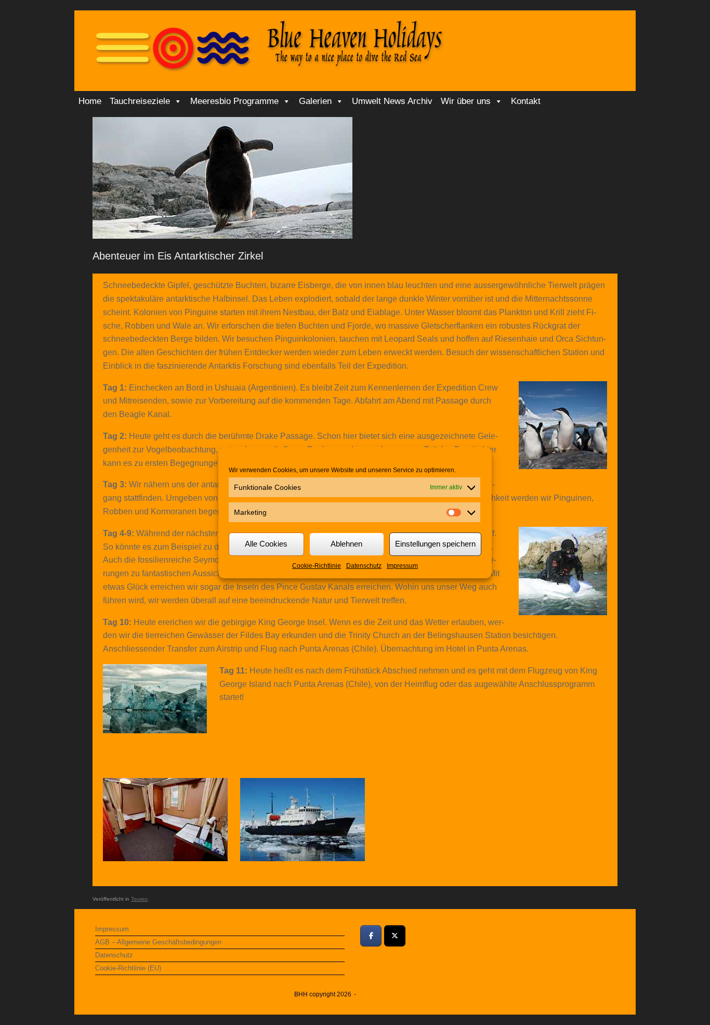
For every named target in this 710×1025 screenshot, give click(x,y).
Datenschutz (364, 565)
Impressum (402, 565)
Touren (139, 899)
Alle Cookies (266, 543)
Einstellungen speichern (435, 543)
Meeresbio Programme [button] (234, 101)
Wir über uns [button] (466, 101)
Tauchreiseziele (140, 101)
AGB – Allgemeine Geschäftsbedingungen (158, 942)
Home (89, 101)
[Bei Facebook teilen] (371, 935)
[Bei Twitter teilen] (394, 935)
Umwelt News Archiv (392, 101)
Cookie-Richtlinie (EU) (128, 968)
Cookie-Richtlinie (316, 565)
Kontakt (526, 101)
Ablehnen (346, 543)
